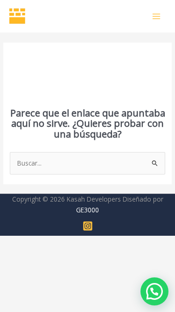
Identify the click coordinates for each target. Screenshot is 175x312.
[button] (154, 291)
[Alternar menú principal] (156, 16)
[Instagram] (88, 226)
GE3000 (87, 209)
